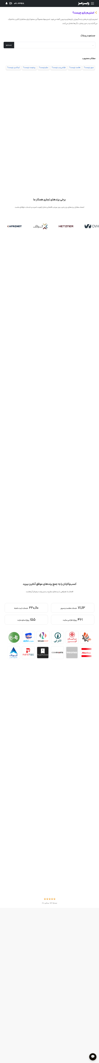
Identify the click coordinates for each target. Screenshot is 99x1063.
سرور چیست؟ (89, 67)
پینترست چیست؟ (29, 67)
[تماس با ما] (11, 4)
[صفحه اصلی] (83, 3)
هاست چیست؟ (74, 67)
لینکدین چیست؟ (13, 67)
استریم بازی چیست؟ (83, 13)
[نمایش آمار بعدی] (11, 615)
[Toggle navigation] (92, 3)
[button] (50, 899)
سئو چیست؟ (43, 67)
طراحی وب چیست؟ (59, 67)
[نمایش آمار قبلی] (87, 615)
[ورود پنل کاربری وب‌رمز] (6, 3)
